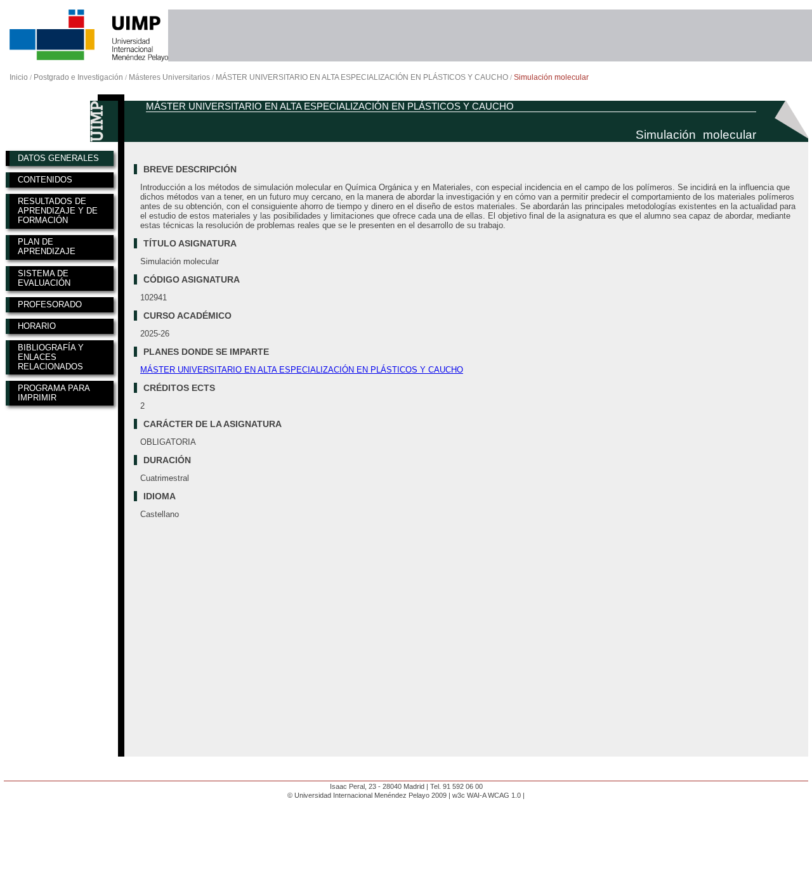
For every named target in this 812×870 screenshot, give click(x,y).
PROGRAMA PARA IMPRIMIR (53, 392)
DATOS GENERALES (58, 158)
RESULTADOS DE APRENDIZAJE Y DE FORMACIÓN (58, 210)
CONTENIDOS (45, 179)
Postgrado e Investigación (78, 77)
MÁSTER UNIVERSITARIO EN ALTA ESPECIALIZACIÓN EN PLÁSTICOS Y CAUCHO (362, 77)
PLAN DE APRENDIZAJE (46, 246)
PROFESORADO (50, 304)
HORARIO (37, 326)
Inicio (19, 77)
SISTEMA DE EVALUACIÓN (44, 278)
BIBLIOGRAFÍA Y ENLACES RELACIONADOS (51, 357)
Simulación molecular (551, 77)
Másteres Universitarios (169, 77)
